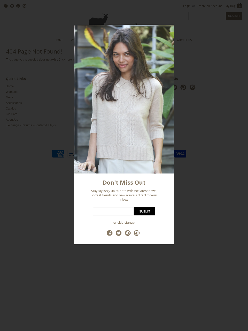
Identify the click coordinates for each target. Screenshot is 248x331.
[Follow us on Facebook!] (110, 234)
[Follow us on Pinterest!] (128, 234)
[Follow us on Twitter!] (119, 234)
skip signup (126, 222)
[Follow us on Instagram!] (137, 234)
